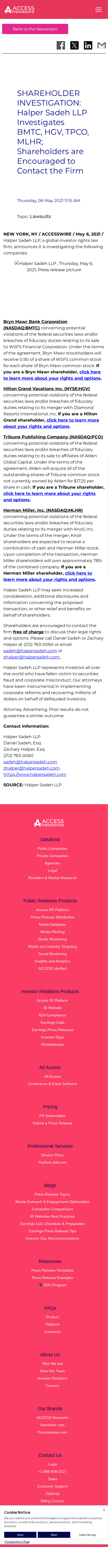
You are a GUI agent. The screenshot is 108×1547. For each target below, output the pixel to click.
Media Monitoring (52, 939)
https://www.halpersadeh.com (34, 774)
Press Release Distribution (52, 917)
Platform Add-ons (52, 1162)
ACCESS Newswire (52, 1417)
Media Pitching (52, 932)
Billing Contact (52, 1501)
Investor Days (52, 1037)
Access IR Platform (52, 1000)
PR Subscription (52, 1116)
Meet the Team (52, 1371)
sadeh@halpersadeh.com (30, 650)
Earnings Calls (52, 1022)
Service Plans (52, 1155)
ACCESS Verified (53, 968)
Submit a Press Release (52, 1123)
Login (52, 1464)
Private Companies (52, 856)
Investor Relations (52, 1378)
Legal (52, 870)
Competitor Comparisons (52, 1209)
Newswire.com (52, 1425)
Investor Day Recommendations (52, 1238)
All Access (52, 1076)
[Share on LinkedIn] (88, 45)
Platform (53, 1324)
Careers (52, 1385)
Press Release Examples (52, 1278)
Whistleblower (52, 1044)
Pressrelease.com (52, 1432)
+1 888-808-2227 (52, 1471)
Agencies (52, 863)
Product (52, 1317)
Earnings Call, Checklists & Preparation (52, 1224)
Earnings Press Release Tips (52, 1231)
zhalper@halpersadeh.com (31, 657)
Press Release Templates (52, 1270)
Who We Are (52, 1363)
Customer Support (52, 1486)
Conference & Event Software (52, 1084)
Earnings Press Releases (52, 1030)
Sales (52, 1479)
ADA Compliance (52, 1015)
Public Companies (52, 848)
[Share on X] (74, 45)
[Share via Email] (102, 45)
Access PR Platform (52, 910)
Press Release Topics (52, 1194)
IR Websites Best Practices (52, 1216)
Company (53, 1332)
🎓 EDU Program (52, 1285)
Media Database (52, 924)
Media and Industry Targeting (52, 946)
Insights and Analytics (52, 961)
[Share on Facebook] (61, 45)
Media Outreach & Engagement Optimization (52, 1202)
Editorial (52, 1493)
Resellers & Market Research (52, 878)
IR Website (53, 1008)
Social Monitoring (52, 954)
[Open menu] (98, 10)
